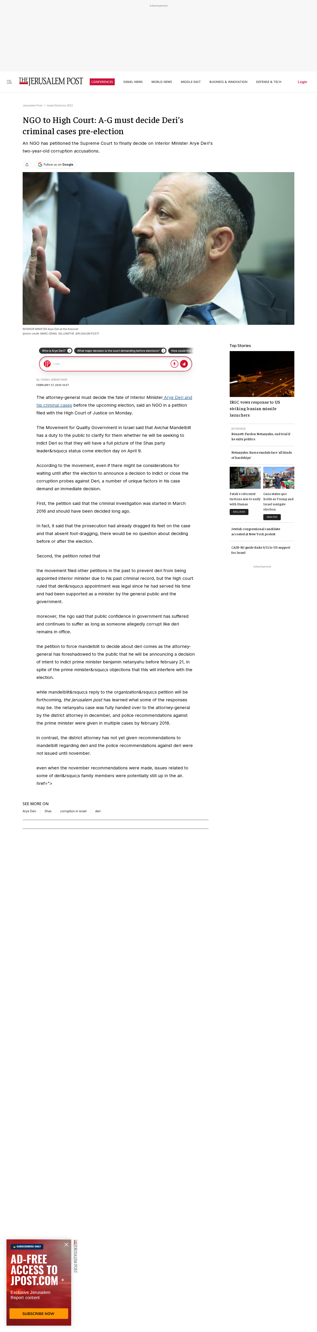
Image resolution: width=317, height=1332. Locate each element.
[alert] (38, 1282)
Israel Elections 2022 (60, 105)
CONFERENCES (102, 82)
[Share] (27, 164)
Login (302, 82)
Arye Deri (29, 811)
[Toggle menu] (9, 81)
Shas (48, 811)
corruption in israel (73, 811)
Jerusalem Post (32, 105)
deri (98, 811)
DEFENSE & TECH (268, 82)
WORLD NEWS (161, 82)
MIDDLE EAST (191, 82)
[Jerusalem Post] (48, 81)
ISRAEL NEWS (133, 82)
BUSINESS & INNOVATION (228, 82)
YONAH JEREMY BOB (53, 379)
